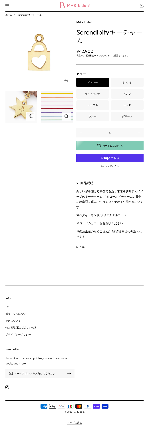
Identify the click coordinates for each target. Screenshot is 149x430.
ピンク (127, 93)
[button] (7, 6)
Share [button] (80, 246)
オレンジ (127, 82)
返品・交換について (16, 313)
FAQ (7, 307)
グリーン (127, 116)
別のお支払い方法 (110, 166)
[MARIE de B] (74, 6)
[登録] (69, 373)
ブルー (92, 116)
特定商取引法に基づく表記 (20, 327)
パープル (93, 105)
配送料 (89, 55)
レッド (127, 105)
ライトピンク (92, 93)
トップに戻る (74, 422)
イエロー (93, 82)
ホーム (8, 14)
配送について (13, 320)
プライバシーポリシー (18, 334)
